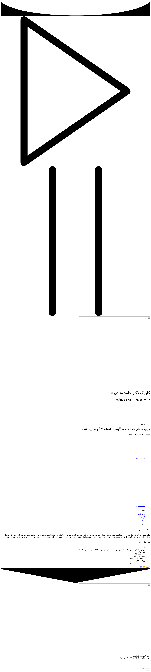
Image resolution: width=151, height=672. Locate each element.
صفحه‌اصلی (140, 506)
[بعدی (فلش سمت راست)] (147, 670)
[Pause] (75, 315)
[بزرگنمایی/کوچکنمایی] (142, 668)
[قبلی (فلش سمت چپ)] (149, 670)
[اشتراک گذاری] (147, 668)
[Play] (75, 165)
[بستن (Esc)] (149, 668)
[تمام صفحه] (144, 668)
